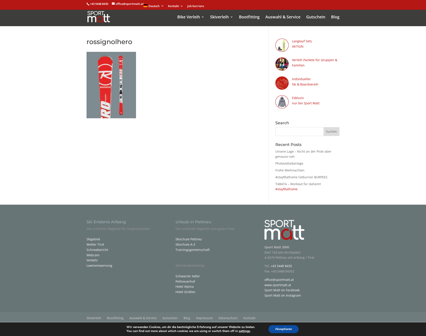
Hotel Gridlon (185, 292)
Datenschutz (228, 318)
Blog (335, 17)
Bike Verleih (188, 17)
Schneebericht (97, 250)
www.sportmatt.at (277, 285)
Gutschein (315, 17)
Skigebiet (93, 239)
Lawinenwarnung (99, 265)
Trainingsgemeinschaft (193, 250)
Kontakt (173, 6)
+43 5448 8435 (99, 4)
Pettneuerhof (185, 281)
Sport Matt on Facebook (282, 290)
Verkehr (92, 260)
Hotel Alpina (185, 286)
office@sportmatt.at (279, 280)
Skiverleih (219, 17)
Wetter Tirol (95, 244)
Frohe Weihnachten (289, 170)
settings (244, 331)
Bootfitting (249, 17)
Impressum (204, 318)
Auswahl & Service (282, 17)
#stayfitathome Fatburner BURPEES (301, 177)
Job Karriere (195, 6)
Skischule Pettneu (189, 239)
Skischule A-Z (185, 244)
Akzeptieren (283, 329)
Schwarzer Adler (188, 276)
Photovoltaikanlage (289, 163)
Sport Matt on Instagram (282, 295)
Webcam (93, 255)
